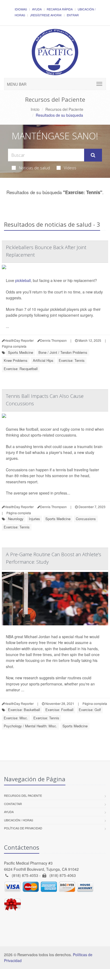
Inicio (35, 109)
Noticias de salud (34, 167)
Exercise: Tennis (72, 360)
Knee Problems (16, 360)
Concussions (86, 518)
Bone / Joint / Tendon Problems (62, 352)
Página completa (14, 346)
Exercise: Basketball (24, 709)
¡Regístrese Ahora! (46, 15)
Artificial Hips (43, 360)
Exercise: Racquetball (21, 368)
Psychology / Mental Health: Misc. (30, 725)
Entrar (73, 15)
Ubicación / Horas (18, 820)
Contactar (13, 804)
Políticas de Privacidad (23, 828)
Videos (70, 167)
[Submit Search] (93, 155)
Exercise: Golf (90, 709)
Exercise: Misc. (16, 717)
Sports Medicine (20, 352)
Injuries (34, 518)
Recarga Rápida (60, 9)
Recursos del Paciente (64, 109)
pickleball (23, 280)
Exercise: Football (59, 709)
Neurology (15, 518)
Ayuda (37, 9)
